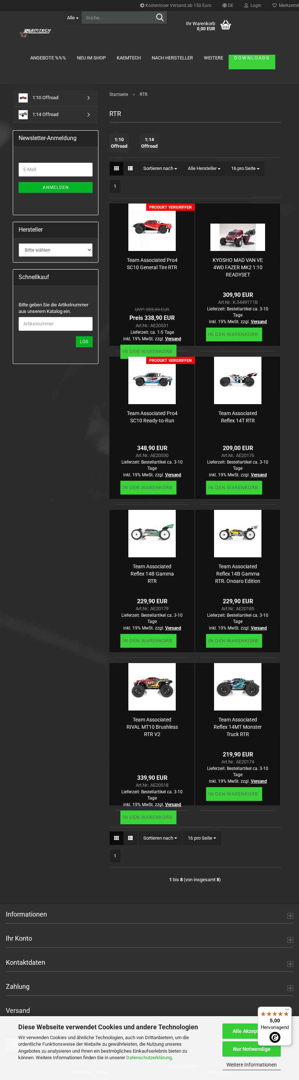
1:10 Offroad (44, 97)
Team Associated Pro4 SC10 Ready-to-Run (152, 416)
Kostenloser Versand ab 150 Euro (177, 5)
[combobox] (160, 169)
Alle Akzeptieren (252, 1031)
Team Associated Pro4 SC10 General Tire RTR (152, 263)
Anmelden (56, 187)
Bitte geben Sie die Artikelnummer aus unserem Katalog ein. (53, 308)
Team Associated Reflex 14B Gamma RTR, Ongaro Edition (237, 573)
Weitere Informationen (251, 1065)
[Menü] (287, 1011)
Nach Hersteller (172, 58)
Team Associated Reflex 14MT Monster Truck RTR (238, 726)
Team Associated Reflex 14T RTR (237, 416)
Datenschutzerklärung (149, 1057)
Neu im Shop (91, 58)
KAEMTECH (129, 58)
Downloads (252, 58)
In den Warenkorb (147, 351)
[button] (228, 5)
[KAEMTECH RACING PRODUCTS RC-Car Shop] (35, 33)
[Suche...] (160, 17)
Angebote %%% (48, 58)
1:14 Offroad (44, 114)
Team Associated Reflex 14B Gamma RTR (152, 573)
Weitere (213, 58)
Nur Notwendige (252, 1049)
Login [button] (254, 5)
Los (84, 341)
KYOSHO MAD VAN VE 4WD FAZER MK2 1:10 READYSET (238, 266)
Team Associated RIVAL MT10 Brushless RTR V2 (152, 726)
